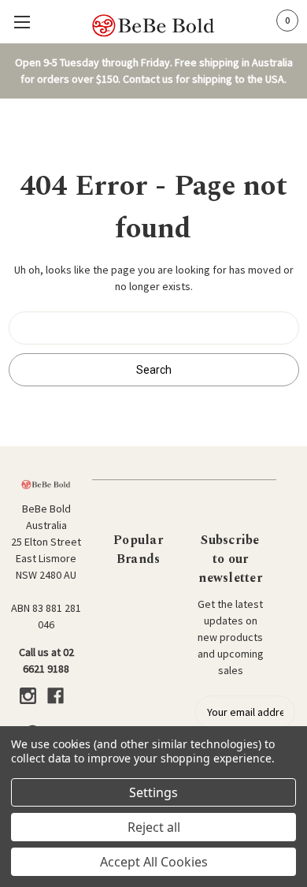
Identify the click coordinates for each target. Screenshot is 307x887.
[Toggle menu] (21, 21)
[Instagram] (28, 696)
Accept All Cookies (154, 861)
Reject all (154, 827)
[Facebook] (55, 696)
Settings (153, 792)
